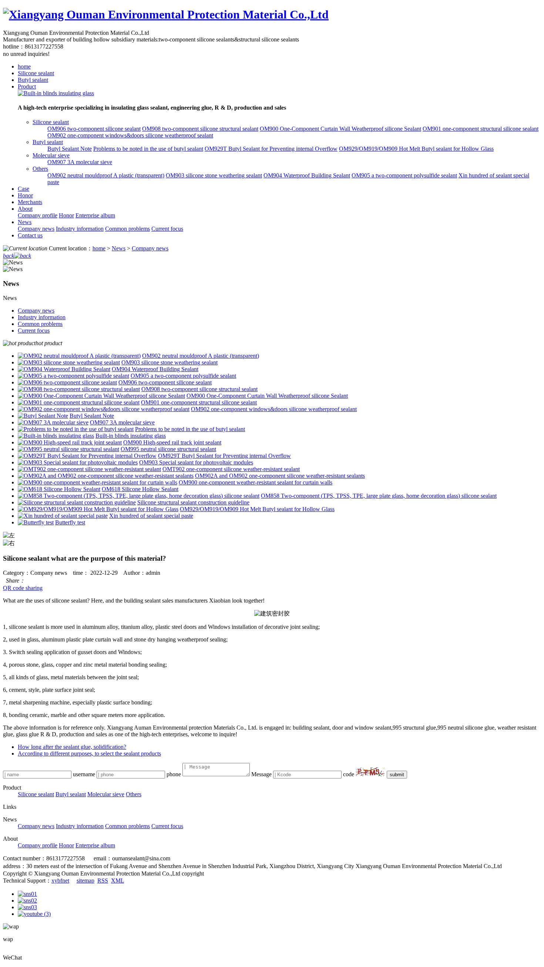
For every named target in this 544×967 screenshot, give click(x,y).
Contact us (30, 235)
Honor (25, 195)
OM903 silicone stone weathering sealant (214, 175)
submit (397, 774)
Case (23, 189)
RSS (102, 880)
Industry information (80, 229)
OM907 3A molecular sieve (79, 162)
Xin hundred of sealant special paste (151, 516)
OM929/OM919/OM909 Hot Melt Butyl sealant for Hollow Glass (416, 149)
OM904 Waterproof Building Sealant (306, 175)
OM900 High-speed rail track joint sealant (172, 442)
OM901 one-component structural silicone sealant (480, 129)
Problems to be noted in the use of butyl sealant (148, 149)
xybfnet (60, 880)
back (8, 256)
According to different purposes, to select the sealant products (89, 753)
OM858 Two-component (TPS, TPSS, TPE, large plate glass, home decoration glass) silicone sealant (379, 496)
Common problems (127, 229)
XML (117, 880)
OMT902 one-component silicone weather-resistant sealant (231, 469)
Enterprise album (95, 215)
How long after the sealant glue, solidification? (72, 747)
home (24, 66)
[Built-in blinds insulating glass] (56, 93)
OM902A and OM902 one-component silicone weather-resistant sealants (280, 476)
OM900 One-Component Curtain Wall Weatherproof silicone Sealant (340, 129)
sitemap (85, 880)
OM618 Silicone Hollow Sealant (140, 489)
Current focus (167, 229)
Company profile (37, 215)
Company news (36, 229)
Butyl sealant (33, 80)
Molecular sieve (51, 155)
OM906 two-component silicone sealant (94, 129)
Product (27, 86)
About (25, 209)
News (24, 222)
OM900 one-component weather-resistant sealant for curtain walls (255, 482)
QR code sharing (23, 588)
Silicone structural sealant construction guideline (193, 502)
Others (40, 169)
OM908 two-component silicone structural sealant (200, 129)
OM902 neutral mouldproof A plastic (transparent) (105, 175)
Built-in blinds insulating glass (130, 436)
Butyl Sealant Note (69, 149)
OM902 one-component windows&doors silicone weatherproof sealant (130, 135)
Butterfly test (70, 522)
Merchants (30, 202)
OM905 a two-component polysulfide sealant (404, 175)
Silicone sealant (36, 73)
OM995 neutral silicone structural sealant (168, 449)
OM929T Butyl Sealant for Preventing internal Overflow (271, 149)
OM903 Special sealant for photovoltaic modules (196, 462)
